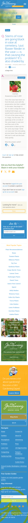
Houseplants (5, 440)
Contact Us (18, 431)
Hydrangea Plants (14, 277)
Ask (18, 17)
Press (17, 444)
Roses (14, 24)
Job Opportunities (21, 448)
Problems (4, 444)
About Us (18, 435)
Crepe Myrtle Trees (14, 270)
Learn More (14, 393)
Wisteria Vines (14, 294)
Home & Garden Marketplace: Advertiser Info (14, 467)
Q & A (14, 423)
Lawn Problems (14, 307)
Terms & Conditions (18, 453)
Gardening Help (6, 456)
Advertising (19, 440)
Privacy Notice (20, 458)
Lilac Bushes (14, 304)
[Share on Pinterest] (9, 171)
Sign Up (14, 500)
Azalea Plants (14, 314)
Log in (4, 155)
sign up (11, 155)
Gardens (4, 435)
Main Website (14, 357)
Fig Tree (14, 263)
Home (3, 431)
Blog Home (14, 417)
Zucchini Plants (14, 311)
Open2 (14, 287)
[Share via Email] (13, 171)
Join (14, 235)
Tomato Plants (14, 256)
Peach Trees (14, 280)
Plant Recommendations (14, 249)
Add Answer (21, 77)
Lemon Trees (14, 273)
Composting (5, 452)
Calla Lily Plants (14, 297)
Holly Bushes (14, 290)
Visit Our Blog (14, 332)
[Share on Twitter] (5, 171)
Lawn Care (4, 448)
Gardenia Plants (14, 267)
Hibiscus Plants (14, 260)
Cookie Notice (19, 462)
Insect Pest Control (14, 284)
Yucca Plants (14, 301)
